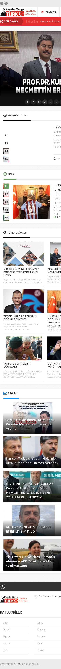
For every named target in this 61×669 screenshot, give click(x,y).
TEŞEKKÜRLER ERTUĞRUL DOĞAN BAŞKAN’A (20, 318)
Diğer (5, 622)
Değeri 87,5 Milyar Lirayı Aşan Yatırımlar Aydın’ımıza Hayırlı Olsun (21, 272)
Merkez (6, 643)
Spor (5, 650)
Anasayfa (51, 12)
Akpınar (7, 636)
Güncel (6, 629)
